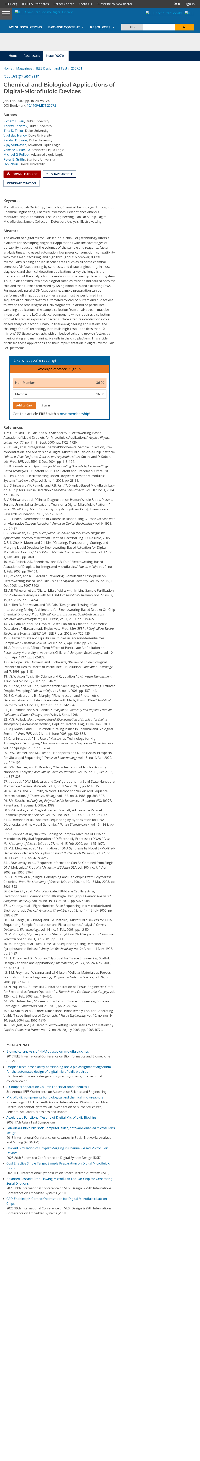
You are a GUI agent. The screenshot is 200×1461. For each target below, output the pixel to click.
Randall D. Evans (15, 140)
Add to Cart (24, 405)
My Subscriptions (25, 27)
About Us (85, 4)
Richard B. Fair (14, 121)
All (131, 27)
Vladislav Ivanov (15, 135)
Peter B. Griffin (14, 159)
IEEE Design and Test (51, 68)
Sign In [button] (190, 4)
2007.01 (76, 68)
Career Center (64, 4)
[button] (177, 4)
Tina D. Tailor (13, 131)
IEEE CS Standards (35, 4)
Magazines (24, 68)
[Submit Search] (184, 27)
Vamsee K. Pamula (17, 150)
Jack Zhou (11, 164)
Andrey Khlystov (15, 126)
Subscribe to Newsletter (114, 4)
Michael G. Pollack (16, 154)
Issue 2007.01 (56, 56)
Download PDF (25, 174)
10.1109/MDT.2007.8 (41, 105)
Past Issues (31, 56)
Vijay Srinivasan (15, 145)
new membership (74, 413)
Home (13, 56)
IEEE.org (11, 4)
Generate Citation (21, 183)
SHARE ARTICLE (61, 174)
